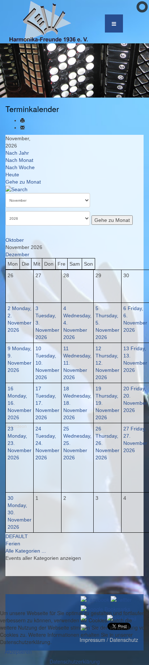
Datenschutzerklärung (75, 661)
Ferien (12, 543)
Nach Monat (19, 160)
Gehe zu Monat (23, 182)
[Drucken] (22, 120)
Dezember (17, 254)
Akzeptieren (18, 651)
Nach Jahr (17, 153)
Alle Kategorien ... (25, 551)
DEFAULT (16, 536)
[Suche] (16, 189)
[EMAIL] (22, 127)
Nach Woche (20, 167)
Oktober (14, 240)
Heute (12, 174)
